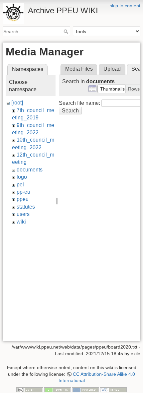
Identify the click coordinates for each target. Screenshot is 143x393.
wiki (21, 222)
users (23, 214)
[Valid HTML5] (113, 389)
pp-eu (23, 192)
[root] (17, 102)
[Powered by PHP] (85, 389)
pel (20, 184)
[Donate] (57, 389)
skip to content (125, 5)
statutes (26, 207)
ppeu (23, 199)
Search (67, 31)
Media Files (79, 69)
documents (30, 169)
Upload (112, 69)
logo (22, 177)
